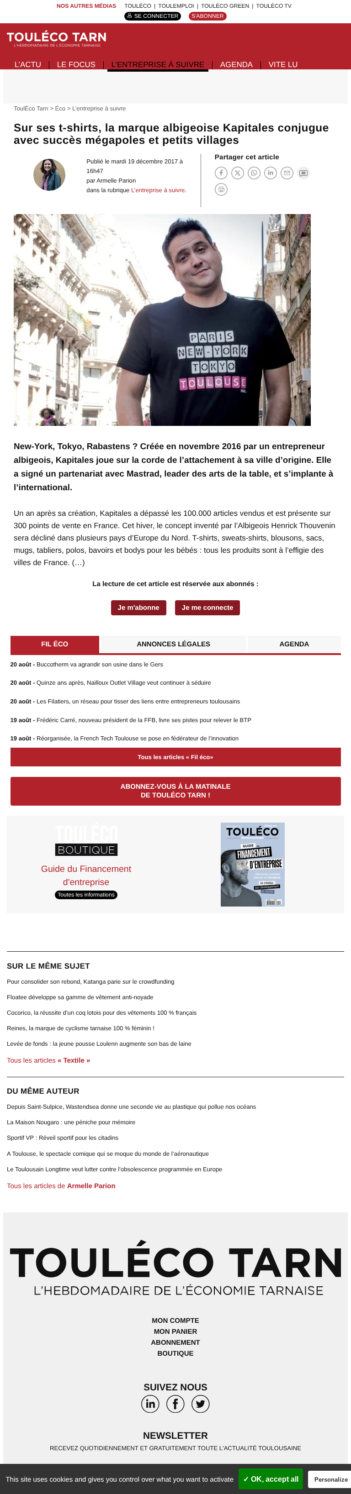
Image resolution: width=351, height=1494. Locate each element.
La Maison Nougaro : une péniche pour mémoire (71, 1122)
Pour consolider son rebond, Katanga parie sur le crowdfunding (91, 981)
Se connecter (156, 16)
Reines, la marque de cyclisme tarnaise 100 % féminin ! (80, 1028)
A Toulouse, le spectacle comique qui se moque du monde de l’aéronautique (108, 1153)
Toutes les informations (86, 895)
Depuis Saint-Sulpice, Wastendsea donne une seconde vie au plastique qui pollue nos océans (131, 1106)
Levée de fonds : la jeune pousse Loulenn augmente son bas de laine (99, 1043)
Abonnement (175, 1343)
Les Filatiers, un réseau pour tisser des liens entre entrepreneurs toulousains (125, 701)
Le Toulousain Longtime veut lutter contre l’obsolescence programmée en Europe (114, 1169)
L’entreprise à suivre (158, 64)
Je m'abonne (139, 608)
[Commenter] (303, 173)
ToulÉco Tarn (31, 108)
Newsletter (175, 1436)
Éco (60, 108)
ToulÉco (137, 6)
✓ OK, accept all (270, 1479)
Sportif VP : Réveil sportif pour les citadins (62, 1137)
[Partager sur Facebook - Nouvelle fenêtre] (221, 173)
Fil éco (54, 644)
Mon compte (175, 1321)
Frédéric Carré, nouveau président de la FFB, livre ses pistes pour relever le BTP (131, 720)
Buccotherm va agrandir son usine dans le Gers (87, 664)
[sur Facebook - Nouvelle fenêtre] (175, 1406)
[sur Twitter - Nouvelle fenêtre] (200, 1406)
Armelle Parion (116, 180)
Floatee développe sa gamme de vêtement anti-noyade (80, 997)
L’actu (28, 64)
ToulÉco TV (274, 6)
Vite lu (283, 64)
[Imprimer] (221, 189)
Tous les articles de (61, 1186)
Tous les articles (48, 1060)
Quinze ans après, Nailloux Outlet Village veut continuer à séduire (111, 682)
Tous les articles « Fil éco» (175, 757)
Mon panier (175, 1332)
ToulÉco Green (225, 6)
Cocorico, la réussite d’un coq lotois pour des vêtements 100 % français (102, 1012)
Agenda (236, 64)
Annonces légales (173, 644)
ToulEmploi (176, 6)
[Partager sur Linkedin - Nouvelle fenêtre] (270, 173)
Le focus (76, 64)
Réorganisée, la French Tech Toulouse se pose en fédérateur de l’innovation (125, 738)
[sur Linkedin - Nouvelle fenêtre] (150, 1406)
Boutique (175, 1354)
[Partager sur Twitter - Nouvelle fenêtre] (237, 173)
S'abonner (207, 16)
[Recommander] (287, 173)
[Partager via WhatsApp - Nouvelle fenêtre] (254, 173)
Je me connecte (208, 608)
